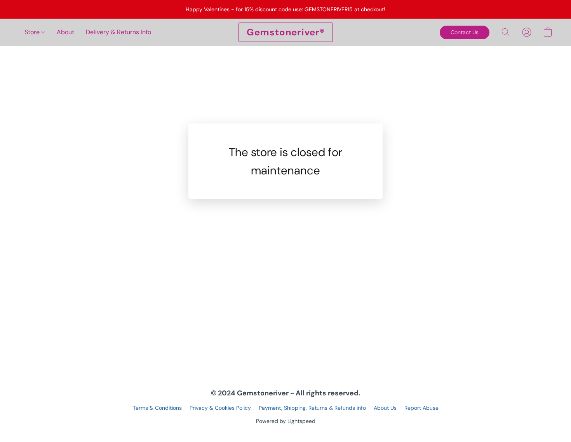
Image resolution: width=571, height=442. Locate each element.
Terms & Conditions (157, 407)
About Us (385, 407)
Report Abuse (421, 407)
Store (32, 32)
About (65, 32)
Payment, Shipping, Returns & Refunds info (312, 407)
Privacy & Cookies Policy (220, 407)
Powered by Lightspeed (285, 421)
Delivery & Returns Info (118, 32)
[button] (285, 32)
